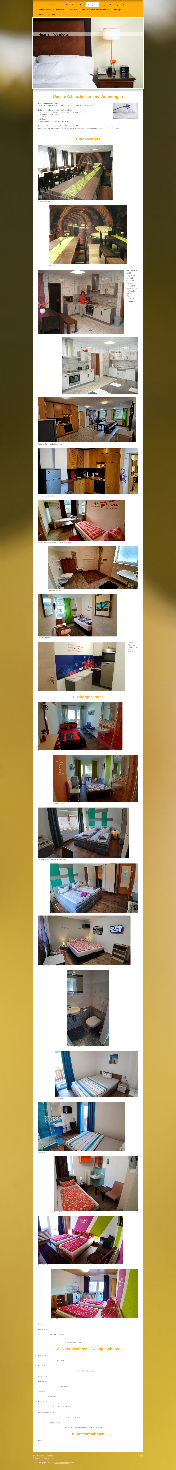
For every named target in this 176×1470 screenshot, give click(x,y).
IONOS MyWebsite (61, 1463)
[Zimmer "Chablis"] (95, 778)
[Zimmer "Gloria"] (80, 1240)
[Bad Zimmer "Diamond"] (88, 1008)
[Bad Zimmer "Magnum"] (93, 567)
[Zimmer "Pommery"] (77, 615)
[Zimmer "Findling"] (96, 1183)
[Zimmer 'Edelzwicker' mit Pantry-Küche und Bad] (83, 833)
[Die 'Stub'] (88, 234)
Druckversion (40, 1456)
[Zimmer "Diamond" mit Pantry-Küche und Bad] (84, 940)
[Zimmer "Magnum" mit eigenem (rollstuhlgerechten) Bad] (81, 520)
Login (141, 1456)
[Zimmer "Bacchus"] (80, 726)
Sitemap (50, 1456)
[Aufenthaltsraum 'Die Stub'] (75, 172)
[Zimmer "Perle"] (96, 1074)
